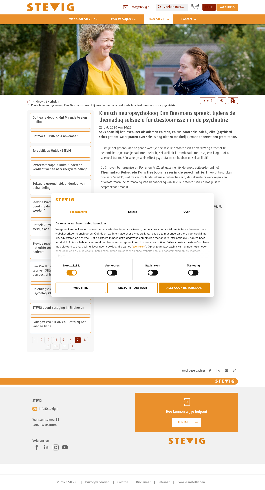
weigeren (139, 246)
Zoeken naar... (174, 7)
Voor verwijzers (122, 19)
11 (65, 346)
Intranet (164, 482)
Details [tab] (132, 211)
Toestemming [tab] (78, 211)
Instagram (56, 447)
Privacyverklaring (97, 482)
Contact (186, 19)
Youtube (65, 447)
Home (29, 101)
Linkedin (46, 447)
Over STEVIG (157, 19)
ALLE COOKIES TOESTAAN (184, 287)
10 (56, 346)
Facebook (36, 447)
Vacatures (227, 7)
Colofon (122, 482)
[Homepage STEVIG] (50, 7)
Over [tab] (187, 211)
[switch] (112, 273)
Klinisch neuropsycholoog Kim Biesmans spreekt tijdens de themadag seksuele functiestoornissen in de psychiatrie (103, 105)
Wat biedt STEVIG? (82, 19)
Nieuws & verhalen (47, 102)
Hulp (209, 7)
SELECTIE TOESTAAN (132, 287)
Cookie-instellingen (191, 482)
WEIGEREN (80, 287)
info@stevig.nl (49, 409)
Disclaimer (143, 482)
